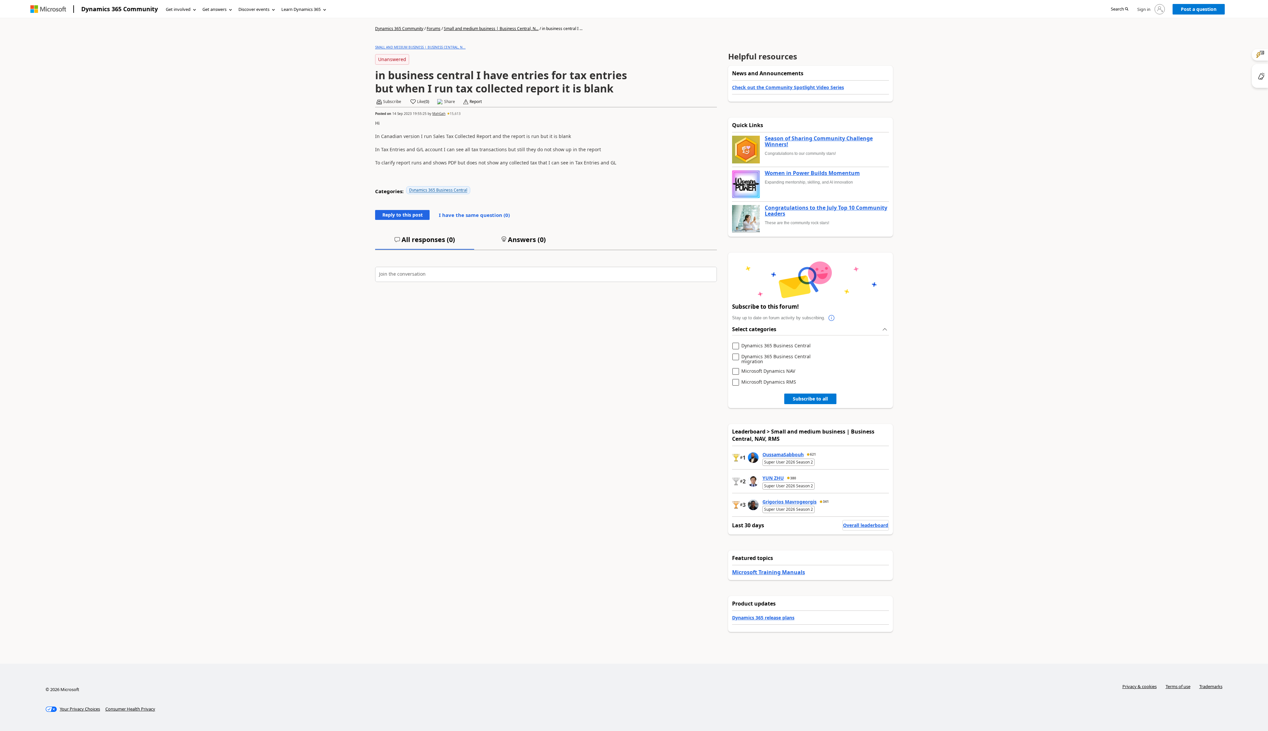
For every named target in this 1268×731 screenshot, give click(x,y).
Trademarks (1210, 686)
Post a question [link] (1198, 9)
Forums (433, 28)
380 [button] (793, 478)
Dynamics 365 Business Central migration (776, 359)
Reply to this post (402, 215)
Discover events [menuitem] (253, 9)
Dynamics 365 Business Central (438, 190)
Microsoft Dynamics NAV (768, 371)
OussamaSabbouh (783, 454)
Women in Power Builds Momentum (812, 173)
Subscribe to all (810, 399)
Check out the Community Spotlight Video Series (788, 87)
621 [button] (813, 454)
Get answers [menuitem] (214, 9)
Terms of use (1178, 686)
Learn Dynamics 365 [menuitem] (301, 9)
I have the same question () (474, 215)
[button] (1119, 9)
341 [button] (826, 501)
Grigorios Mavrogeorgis (789, 502)
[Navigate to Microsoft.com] (48, 9)
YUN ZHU (773, 478)
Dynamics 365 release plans (763, 617)
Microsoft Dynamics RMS (768, 382)
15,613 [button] (455, 113)
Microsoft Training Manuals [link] (768, 572)
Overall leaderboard (865, 525)
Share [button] (449, 101)
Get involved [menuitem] (178, 9)
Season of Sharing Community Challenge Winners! (819, 141)
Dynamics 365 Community (119, 9)
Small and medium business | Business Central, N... (491, 28)
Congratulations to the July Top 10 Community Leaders (826, 211)
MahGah (438, 113)
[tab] (424, 242)
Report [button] (476, 101)
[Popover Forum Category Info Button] (832, 318)
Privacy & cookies (1139, 686)
